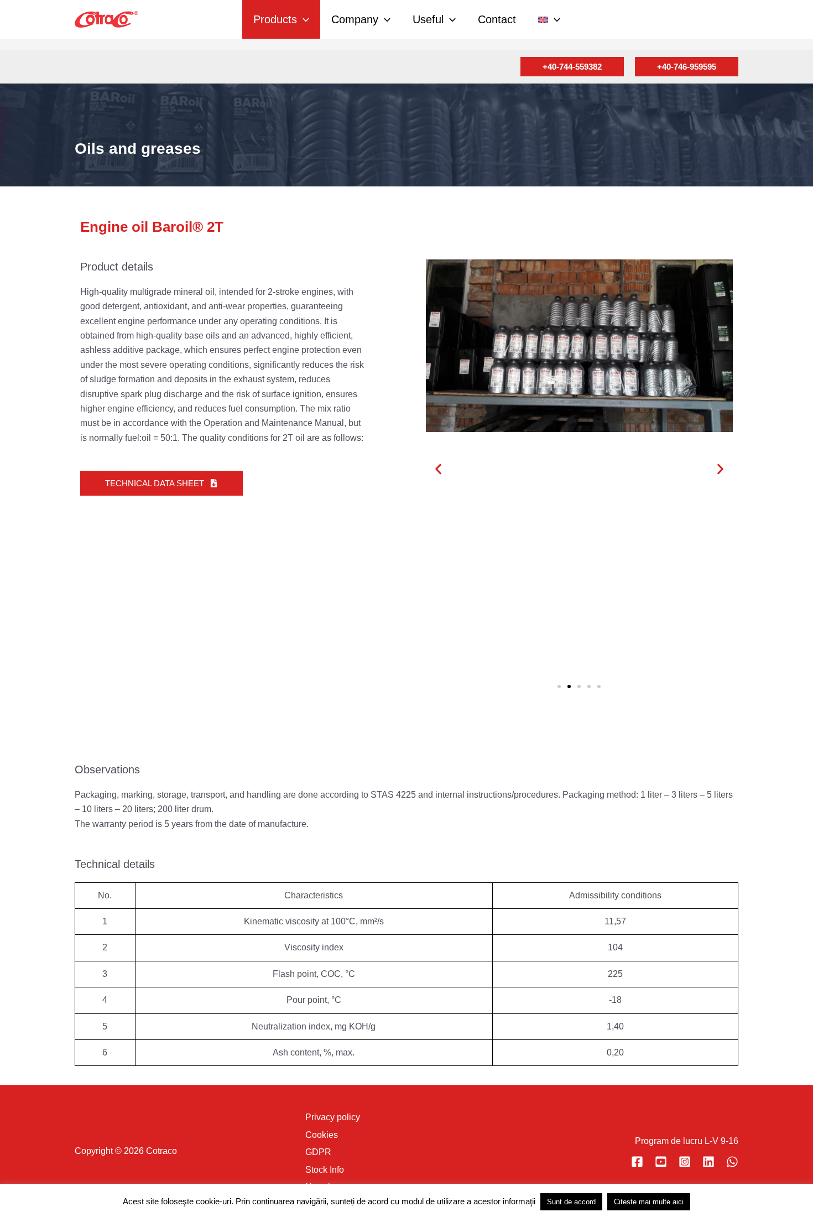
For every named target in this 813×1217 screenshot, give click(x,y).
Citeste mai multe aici (649, 1202)
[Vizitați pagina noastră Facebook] (637, 1162)
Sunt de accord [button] (571, 1202)
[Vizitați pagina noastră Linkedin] (708, 1162)
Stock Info (324, 1169)
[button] (303, 19)
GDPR (318, 1152)
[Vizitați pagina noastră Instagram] (685, 1162)
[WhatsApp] (732, 1162)
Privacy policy (332, 1117)
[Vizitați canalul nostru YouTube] (661, 1162)
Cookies (321, 1135)
